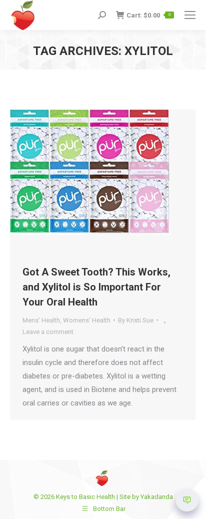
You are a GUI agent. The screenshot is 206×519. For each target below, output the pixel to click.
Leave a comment (48, 332)
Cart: (148, 15)
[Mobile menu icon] (190, 15)
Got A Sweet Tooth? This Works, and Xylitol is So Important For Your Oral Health (96, 287)
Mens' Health (41, 320)
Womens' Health (86, 320)
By (136, 320)
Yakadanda (156, 496)
